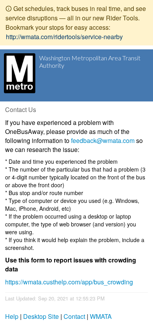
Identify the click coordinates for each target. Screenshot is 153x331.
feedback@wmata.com (103, 140)
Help (11, 316)
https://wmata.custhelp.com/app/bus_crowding (69, 281)
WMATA (101, 316)
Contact (74, 316)
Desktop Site (41, 316)
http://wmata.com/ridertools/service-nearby (64, 36)
